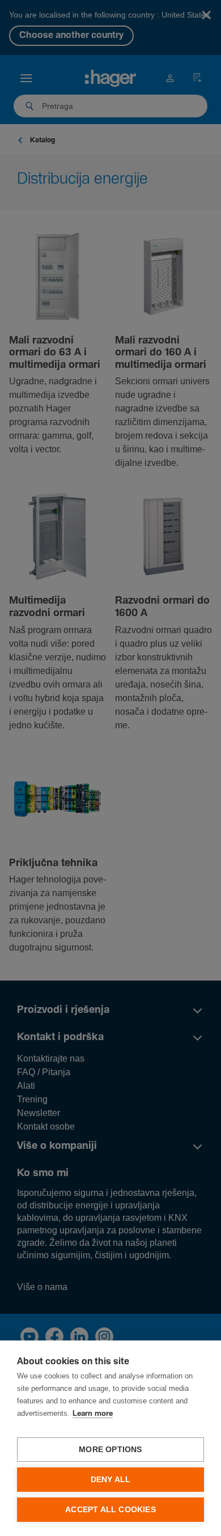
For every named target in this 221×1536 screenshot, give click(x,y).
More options (110, 1449)
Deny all (111, 1479)
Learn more (93, 1414)
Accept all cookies (110, 1509)
